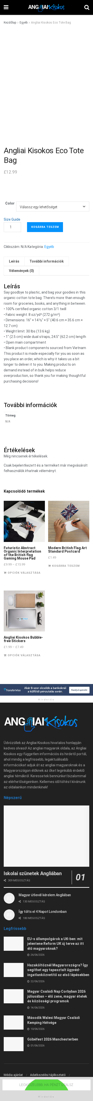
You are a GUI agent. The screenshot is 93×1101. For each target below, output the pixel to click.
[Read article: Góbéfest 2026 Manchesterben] (14, 1044)
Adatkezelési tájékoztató (48, 1075)
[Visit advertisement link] (46, 689)
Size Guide (12, 219)
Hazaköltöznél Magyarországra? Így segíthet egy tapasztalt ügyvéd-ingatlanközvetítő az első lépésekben (58, 970)
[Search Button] (86, 7)
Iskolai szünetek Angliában (33, 873)
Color (10, 203)
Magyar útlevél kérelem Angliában (45, 895)
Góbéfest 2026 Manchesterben (52, 1039)
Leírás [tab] (14, 261)
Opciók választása (24, 572)
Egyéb (24, 22)
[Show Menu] (6, 7)
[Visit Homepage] (46, 7)
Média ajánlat (13, 1075)
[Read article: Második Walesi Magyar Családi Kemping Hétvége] (14, 1022)
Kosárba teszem (45, 227)
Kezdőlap (10, 22)
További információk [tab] (47, 261)
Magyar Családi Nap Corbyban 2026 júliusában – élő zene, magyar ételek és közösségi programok (57, 996)
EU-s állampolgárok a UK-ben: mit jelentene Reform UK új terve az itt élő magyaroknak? (55, 944)
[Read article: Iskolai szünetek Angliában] (46, 836)
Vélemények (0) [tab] (21, 271)
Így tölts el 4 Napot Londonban (43, 912)
